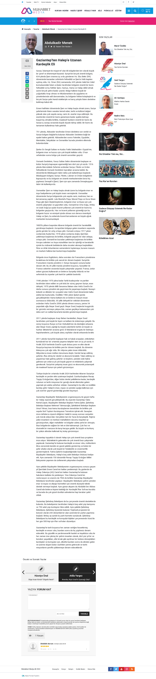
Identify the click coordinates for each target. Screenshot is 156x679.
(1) (50, 649)
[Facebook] (128, 2)
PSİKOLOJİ (108, 11)
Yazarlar (28, 2)
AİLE (100, 11)
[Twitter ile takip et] (116, 669)
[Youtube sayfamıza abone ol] (121, 669)
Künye (64, 669)
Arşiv (55, 2)
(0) (55, 649)
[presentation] (29, 21)
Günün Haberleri (46, 2)
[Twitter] (133, 2)
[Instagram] (123, 2)
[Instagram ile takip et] (126, 669)
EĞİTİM (118, 11)
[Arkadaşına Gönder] (27, 89)
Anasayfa (55, 669)
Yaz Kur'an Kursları (55, 21)
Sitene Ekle (62, 2)
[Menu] (129, 11)
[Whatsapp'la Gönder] (27, 85)
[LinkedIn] (27, 81)
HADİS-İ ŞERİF (76, 11)
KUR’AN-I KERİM (61, 11)
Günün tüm (127, 21)
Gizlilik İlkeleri (80, 669)
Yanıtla (44, 649)
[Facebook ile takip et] (110, 669)
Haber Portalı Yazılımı (32, 676)
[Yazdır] (27, 93)
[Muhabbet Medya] (36, 11)
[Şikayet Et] (86, 649)
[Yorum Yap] (27, 97)
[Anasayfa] (22, 2)
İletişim (70, 669)
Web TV (36, 2)
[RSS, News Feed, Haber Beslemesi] (132, 669)
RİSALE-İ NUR (90, 11)
